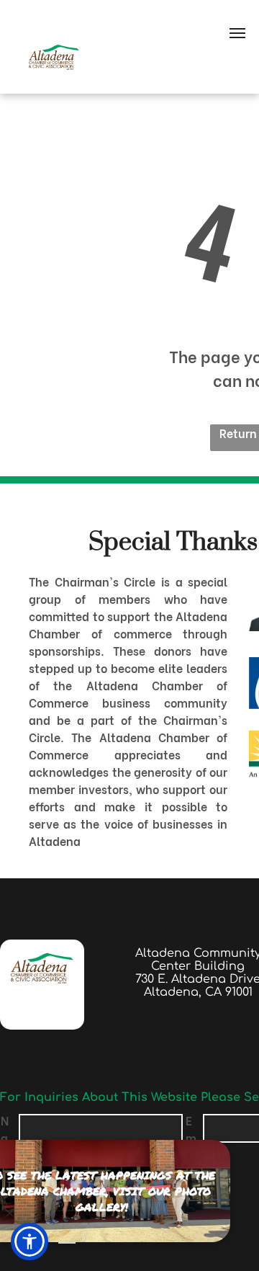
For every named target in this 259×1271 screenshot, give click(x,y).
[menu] (237, 33)
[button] (29, 1241)
